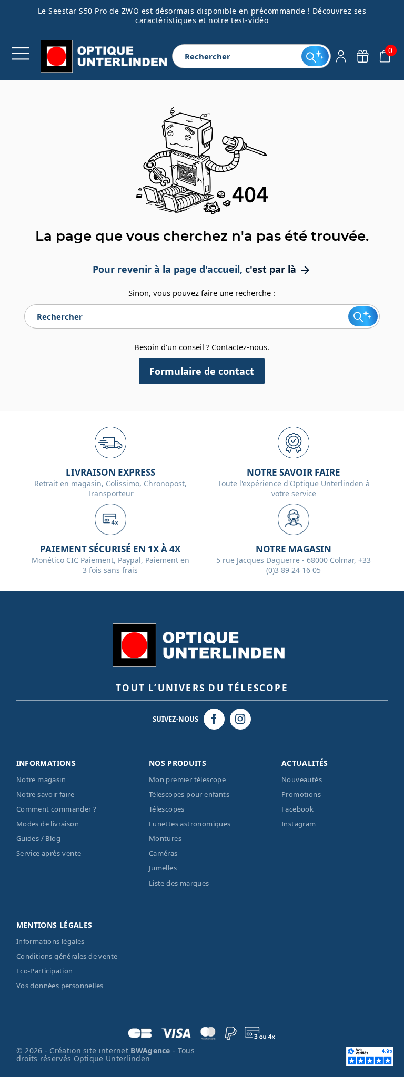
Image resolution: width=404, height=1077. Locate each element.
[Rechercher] (314, 56)
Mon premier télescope (187, 779)
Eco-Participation (44, 971)
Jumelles (163, 868)
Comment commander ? (56, 809)
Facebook (297, 809)
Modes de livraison (47, 823)
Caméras (163, 853)
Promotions (301, 794)
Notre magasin (41, 779)
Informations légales (50, 941)
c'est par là (278, 269)
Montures (165, 838)
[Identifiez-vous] (341, 56)
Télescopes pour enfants (189, 794)
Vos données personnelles (60, 985)
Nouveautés (301, 779)
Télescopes (167, 809)
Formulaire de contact (201, 371)
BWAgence (151, 1050)
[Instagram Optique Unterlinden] (240, 719)
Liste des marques (179, 883)
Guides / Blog (38, 838)
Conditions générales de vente (67, 956)
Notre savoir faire (45, 794)
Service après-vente (49, 853)
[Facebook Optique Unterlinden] (214, 719)
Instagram (298, 823)
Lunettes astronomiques (190, 823)
